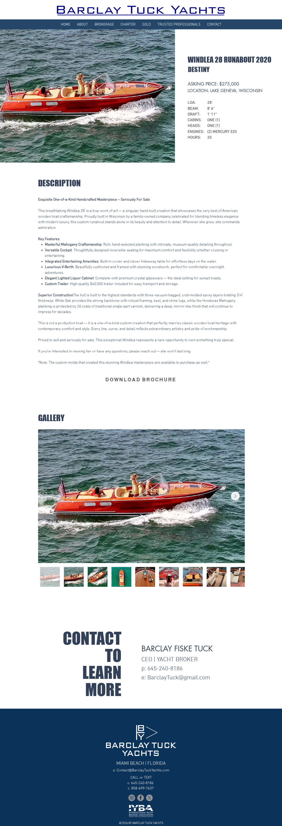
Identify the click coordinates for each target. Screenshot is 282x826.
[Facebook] (140, 798)
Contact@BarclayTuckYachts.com (143, 770)
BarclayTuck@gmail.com (178, 677)
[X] (149, 798)
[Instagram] (131, 798)
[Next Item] (235, 496)
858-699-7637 (142, 788)
